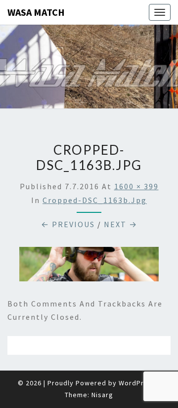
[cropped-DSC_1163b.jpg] (89, 267)
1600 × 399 (136, 186)
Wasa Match (36, 12)
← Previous (68, 224)
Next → (120, 224)
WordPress (137, 382)
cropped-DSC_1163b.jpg (95, 200)
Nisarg (102, 394)
